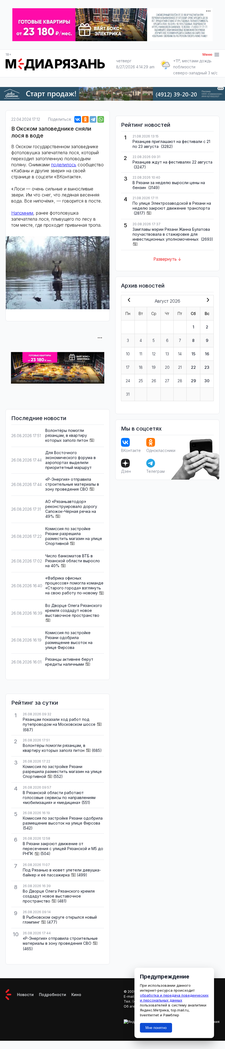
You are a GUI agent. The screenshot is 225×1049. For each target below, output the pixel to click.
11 (140, 353)
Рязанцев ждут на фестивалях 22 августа (172, 162)
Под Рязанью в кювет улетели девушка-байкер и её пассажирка (62, 872)
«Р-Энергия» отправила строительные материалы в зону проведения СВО (72, 484)
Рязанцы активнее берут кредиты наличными (69, 661)
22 (193, 367)
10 (128, 353)
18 (141, 367)
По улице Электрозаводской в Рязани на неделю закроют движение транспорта (172, 205)
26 (153, 380)
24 (128, 380)
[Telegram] (93, 119)
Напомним (22, 213)
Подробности (52, 994)
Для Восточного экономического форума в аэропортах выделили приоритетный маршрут (70, 460)
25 (141, 380)
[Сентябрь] (207, 300)
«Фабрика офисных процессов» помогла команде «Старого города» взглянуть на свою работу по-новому (74, 585)
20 (167, 367)
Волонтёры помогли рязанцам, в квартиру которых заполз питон (66, 435)
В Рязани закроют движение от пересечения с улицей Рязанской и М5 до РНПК (63, 848)
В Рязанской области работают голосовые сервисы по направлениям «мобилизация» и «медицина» (59, 797)
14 (180, 353)
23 (206, 367)
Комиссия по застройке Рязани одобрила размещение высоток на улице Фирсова (68, 640)
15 (193, 353)
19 (154, 367)
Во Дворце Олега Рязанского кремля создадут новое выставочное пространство (73, 610)
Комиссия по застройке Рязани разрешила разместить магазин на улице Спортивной (73, 536)
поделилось (63, 164)
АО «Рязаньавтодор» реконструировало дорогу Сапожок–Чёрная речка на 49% (71, 509)
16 (207, 353)
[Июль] (128, 300)
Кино (76, 994)
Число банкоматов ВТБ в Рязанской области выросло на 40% (72, 560)
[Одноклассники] (85, 119)
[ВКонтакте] (77, 119)
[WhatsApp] (100, 119)
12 (154, 353)
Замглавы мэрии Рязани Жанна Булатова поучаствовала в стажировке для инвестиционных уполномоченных (171, 234)
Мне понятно (156, 1028)
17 (128, 367)
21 (180, 367)
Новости (25, 994)
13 (167, 353)
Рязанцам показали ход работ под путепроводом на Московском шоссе (59, 722)
